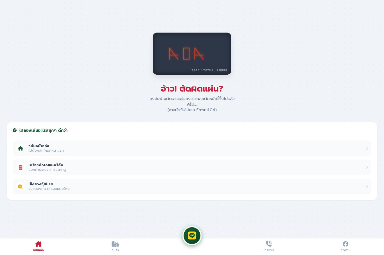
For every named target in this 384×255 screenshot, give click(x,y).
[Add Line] (192, 235)
